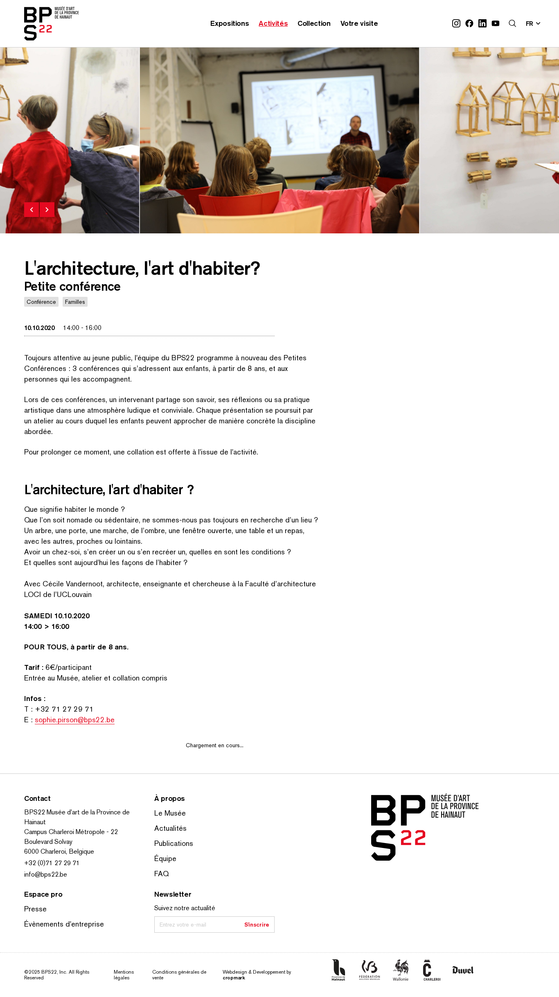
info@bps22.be (45, 874)
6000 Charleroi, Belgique (59, 851)
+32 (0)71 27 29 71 (52, 863)
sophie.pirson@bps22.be (75, 719)
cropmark (234, 977)
